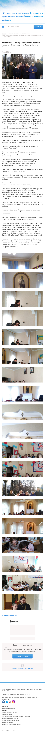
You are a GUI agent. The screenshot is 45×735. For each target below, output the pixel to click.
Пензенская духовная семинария (11, 724)
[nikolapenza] (7, 703)
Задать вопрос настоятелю (22, 668)
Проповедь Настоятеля (8, 708)
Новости (4, 710)
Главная (4, 34)
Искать (38, 27)
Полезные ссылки (9, 730)
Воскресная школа (7, 714)
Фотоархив (5, 706)
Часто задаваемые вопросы (9, 712)
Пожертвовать (22, 656)
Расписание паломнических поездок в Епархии (16, 716)
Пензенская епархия (8, 722)
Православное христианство (10, 718)
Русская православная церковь (11, 720)
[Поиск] (19, 27)
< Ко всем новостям (9, 615)
